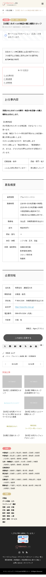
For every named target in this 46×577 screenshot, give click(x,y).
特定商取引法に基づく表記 (30, 560)
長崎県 (19, 465)
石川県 (6, 459)
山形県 (18, 473)
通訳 (3, 522)
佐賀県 (17, 462)
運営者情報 (8, 560)
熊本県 (6, 465)
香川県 (25, 470)
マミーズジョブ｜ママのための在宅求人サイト (17, 571)
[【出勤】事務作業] (33, 364)
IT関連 (4, 498)
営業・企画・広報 (8, 507)
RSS (27, 552)
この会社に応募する (23, 338)
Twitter (23, 552)
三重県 (12, 479)
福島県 (31, 473)
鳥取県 (37, 453)
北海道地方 (6, 467)
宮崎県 (29, 462)
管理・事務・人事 (8, 516)
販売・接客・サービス (18, 20)
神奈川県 (38, 485)
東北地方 (5, 473)
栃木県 (31, 485)
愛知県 (31, 456)
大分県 (23, 462)
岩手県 (25, 473)
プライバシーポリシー (25, 557)
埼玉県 (18, 485)
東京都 (25, 485)
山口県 (12, 453)
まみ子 (13, 353)
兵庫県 (25, 479)
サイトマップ (28, 563)
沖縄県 (6, 20)
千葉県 (12, 485)
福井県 (13, 459)
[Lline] (20, 346)
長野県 (19, 459)
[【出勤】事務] (12, 364)
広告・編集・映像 (8, 510)
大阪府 (39, 479)
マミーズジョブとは (9, 557)
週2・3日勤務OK (30, 356)
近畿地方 (5, 479)
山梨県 (18, 456)
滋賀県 (13, 482)
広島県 (31, 453)
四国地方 (5, 470)
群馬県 (6, 488)
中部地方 (5, 456)
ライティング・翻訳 (9, 504)
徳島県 (12, 470)
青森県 (6, 476)
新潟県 (37, 456)
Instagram (19, 552)
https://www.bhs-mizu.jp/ (24, 307)
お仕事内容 (9, 75)
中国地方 (5, 453)
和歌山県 (32, 479)
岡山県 (18, 453)
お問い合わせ (17, 563)
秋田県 (37, 473)
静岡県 (25, 459)
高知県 (31, 470)
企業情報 (8, 83)
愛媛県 (18, 470)
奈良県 (6, 482)
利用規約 (17, 560)
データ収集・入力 (8, 501)
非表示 (25, 70)
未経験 (22, 356)
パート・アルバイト (12, 356)
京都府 (18, 479)
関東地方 (5, 485)
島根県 (25, 453)
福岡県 (13, 465)
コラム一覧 (38, 557)
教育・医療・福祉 (8, 513)
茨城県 (13, 488)
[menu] (42, 3)
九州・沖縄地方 (7, 462)
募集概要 (8, 79)
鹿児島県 (26, 465)
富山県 (12, 456)
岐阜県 (25, 456)
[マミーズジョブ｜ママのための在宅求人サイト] (10, 4)
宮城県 (12, 473)
